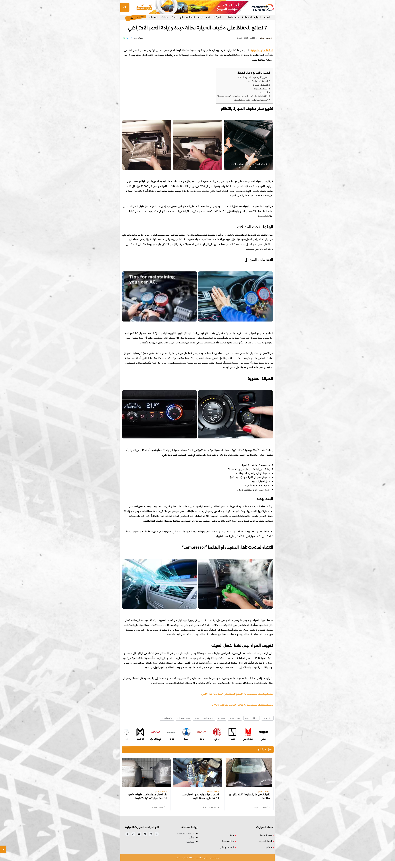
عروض (174, 17)
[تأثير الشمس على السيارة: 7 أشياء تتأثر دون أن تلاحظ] (248, 772)
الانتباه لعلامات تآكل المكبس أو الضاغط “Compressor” (242, 96)
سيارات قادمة (266, 835)
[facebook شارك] (131, 38)
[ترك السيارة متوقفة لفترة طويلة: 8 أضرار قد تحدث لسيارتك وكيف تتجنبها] (146, 772)
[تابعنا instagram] (151, 834)
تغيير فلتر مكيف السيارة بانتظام (253, 77)
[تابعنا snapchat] (133, 834)
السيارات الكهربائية (251, 17)
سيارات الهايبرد (231, 17)
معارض (164, 17)
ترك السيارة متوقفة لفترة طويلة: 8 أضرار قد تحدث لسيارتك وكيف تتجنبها (147, 796)
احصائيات (153, 17)
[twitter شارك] (127, 38)
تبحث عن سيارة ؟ (135, 17)
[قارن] (3, 849)
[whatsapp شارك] (124, 38)
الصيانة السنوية (261, 88)
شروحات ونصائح (187, 17)
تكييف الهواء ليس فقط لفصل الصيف (251, 100)
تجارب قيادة (204, 17)
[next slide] (126, 734)
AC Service (267, 718)
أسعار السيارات (265, 841)
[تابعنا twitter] (145, 834)
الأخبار (267, 17)
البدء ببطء (263, 92)
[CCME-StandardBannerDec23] (193, 7)
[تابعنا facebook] (157, 834)
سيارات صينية (235, 718)
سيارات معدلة (228, 841)
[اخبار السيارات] (260, 7)
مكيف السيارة (167, 718)
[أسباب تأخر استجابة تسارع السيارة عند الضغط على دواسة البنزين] (197, 772)
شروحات (221, 718)
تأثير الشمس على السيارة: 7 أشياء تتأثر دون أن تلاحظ (249, 796)
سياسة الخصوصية (185, 833)
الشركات (217, 17)
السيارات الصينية (251, 718)
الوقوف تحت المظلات (258, 81)
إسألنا (191, 837)
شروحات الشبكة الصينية (204, 718)
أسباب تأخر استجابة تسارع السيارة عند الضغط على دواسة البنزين (200, 796)
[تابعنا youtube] (139, 834)
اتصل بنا (190, 842)
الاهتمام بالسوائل (260, 85)
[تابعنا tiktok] (127, 834)
